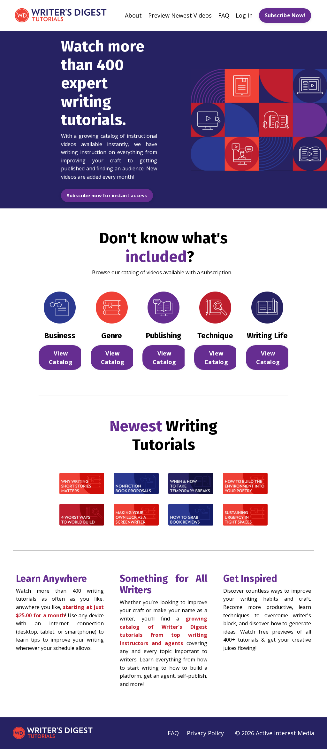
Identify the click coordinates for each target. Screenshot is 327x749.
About (133, 15)
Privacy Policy (205, 733)
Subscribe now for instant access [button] (107, 195)
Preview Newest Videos (180, 15)
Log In (244, 15)
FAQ (223, 15)
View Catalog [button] (60, 357)
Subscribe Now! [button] (285, 15)
